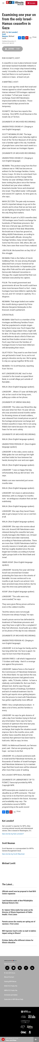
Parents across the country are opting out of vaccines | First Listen (18, 922)
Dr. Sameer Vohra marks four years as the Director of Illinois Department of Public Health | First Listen (17, 912)
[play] (3, 1039)
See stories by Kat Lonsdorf (13, 834)
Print (34, 37)
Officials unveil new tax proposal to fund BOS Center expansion (19, 892)
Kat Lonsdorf (13, 32)
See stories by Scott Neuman (13, 854)
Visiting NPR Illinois (10, 981)
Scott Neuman (5, 35)
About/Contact (9, 977)
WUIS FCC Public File (10, 986)
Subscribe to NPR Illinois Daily (13, 999)
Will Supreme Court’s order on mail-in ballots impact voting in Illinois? (19, 932)
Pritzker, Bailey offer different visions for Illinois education (17, 941)
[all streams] (36, 1039)
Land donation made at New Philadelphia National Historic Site (17, 901)
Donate (32, 3)
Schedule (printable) (10, 995)
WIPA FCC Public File (10, 990)
